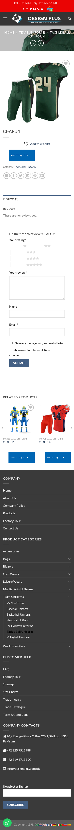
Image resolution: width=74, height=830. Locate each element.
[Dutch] (41, 824)
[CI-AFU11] (19, 419)
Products (9, 513)
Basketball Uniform (19, 614)
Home (9, 32)
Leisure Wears (12, 581)
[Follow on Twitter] (31, 9)
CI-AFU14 (45, 442)
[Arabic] (37, 824)
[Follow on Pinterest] (42, 9)
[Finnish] (48, 824)
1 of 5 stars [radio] (15, 245)
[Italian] (58, 824)
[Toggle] (69, 551)
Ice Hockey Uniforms (20, 626)
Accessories (11, 551)
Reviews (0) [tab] (10, 199)
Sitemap (8, 684)
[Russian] (65, 824)
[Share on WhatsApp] (6, 175)
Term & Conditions (15, 714)
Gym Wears (11, 574)
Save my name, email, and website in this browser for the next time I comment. (36, 349)
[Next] (71, 436)
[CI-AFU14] (55, 419)
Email (13, 324)
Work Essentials (14, 646)
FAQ (6, 669)
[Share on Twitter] (21, 175)
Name (14, 306)
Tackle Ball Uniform (25, 166)
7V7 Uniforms (15, 603)
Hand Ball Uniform (18, 620)
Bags (6, 559)
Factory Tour (12, 521)
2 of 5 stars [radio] (36, 245)
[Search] (69, 18)
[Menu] (5, 19)
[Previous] (3, 436)
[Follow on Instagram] (27, 9)
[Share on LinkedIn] (42, 175)
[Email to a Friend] (28, 175)
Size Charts (10, 692)
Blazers (8, 566)
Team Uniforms (32, 32)
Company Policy (14, 505)
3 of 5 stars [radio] (18, 252)
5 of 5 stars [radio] (18, 264)
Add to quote (19, 155)
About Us (9, 498)
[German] (55, 824)
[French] (51, 824)
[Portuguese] (62, 824)
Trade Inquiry (12, 699)
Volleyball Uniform (18, 637)
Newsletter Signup (15, 786)
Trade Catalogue (14, 707)
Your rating (17, 240)
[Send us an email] (34, 9)
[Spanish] (69, 824)
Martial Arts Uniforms (18, 589)
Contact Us (10, 528)
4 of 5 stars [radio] (18, 258)
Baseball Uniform (17, 609)
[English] (44, 824)
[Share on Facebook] (13, 175)
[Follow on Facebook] (23, 9)
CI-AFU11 (9, 442)
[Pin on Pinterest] (35, 175)
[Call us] (38, 9)
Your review (18, 272)
